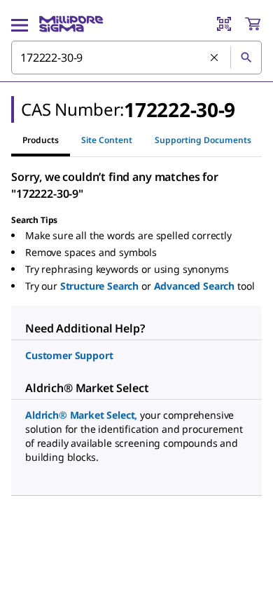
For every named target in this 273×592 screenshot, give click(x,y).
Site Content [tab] (106, 140)
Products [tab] (40, 140)
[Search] (245, 57)
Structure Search (99, 285)
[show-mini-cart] (253, 24)
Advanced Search (194, 285)
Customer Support (69, 355)
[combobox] (136, 57)
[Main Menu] (19, 24)
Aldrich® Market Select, (81, 415)
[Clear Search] (215, 58)
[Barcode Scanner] (224, 23)
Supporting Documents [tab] (203, 140)
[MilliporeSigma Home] (71, 23)
